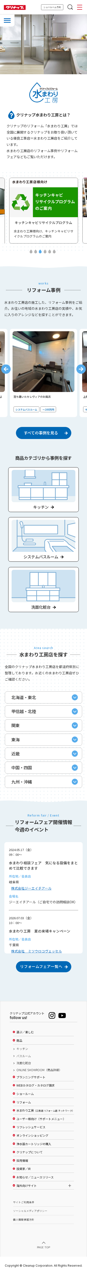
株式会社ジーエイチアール (31, 888)
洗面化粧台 (23, 1063)
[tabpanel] (43, 373)
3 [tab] (40, 252)
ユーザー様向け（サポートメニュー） (41, 1119)
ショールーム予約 (52, 7)
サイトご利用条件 (23, 1202)
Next (81, 369)
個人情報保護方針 (23, 1219)
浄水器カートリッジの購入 (33, 1144)
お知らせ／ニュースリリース (35, 1177)
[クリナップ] (15, 7)
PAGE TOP (43, 1247)
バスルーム (23, 1056)
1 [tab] (30, 252)
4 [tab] (45, 252)
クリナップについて (29, 1152)
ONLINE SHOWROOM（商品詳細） (39, 1070)
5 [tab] (49, 252)
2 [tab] (35, 252)
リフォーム (23, 1102)
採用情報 (22, 1160)
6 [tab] (54, 252)
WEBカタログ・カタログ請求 (35, 1085)
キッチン (22, 1049)
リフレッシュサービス (30, 1127)
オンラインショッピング (32, 1135)
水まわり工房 (44, 1110)
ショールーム (25, 1094)
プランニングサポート (30, 1077)
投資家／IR (23, 1169)
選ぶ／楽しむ (25, 1032)
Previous (6, 369)
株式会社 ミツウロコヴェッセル (36, 951)
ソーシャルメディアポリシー (30, 1211)
